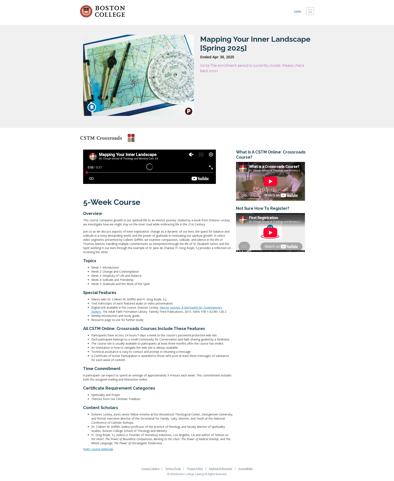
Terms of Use (173, 468)
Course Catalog (150, 468)
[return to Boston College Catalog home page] (102, 11)
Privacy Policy (195, 468)
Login (297, 11)
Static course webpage (98, 449)
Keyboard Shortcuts (220, 468)
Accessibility (245, 468)
